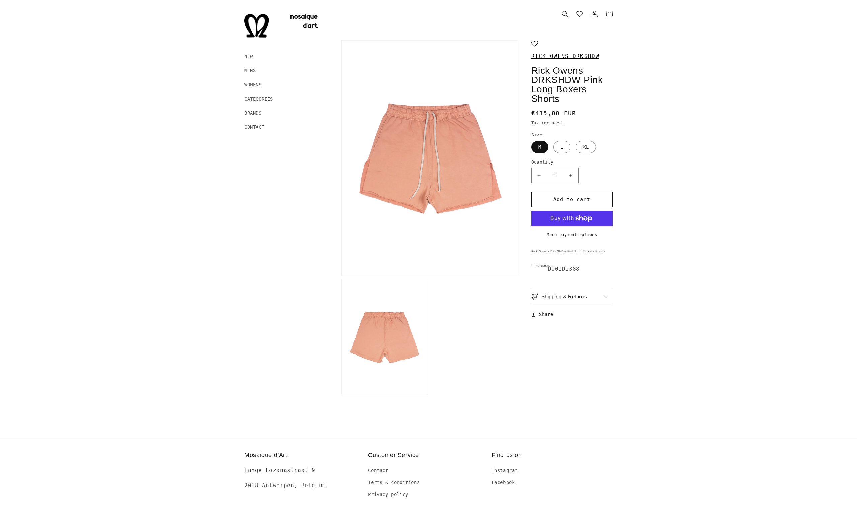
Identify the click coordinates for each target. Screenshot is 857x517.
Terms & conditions (394, 482)
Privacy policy (388, 494)
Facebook (503, 482)
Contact (378, 470)
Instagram (505, 470)
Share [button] (546, 314)
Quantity (542, 162)
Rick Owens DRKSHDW (565, 56)
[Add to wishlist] (534, 44)
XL (586, 147)
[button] (565, 14)
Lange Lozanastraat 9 (279, 470)
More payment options (572, 234)
